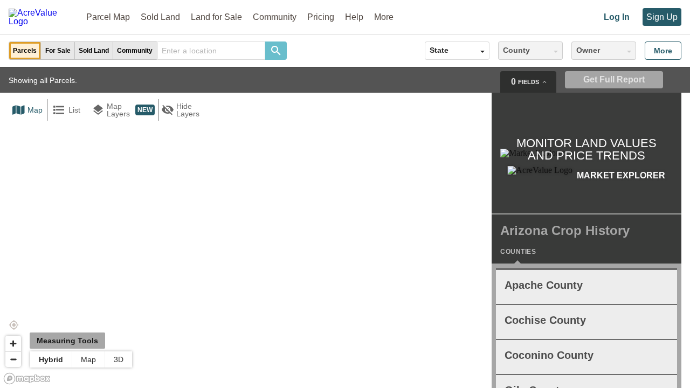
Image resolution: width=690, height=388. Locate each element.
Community (274, 17)
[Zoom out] (13, 359)
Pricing (320, 17)
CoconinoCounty (549, 355)
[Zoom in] (13, 343)
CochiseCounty (545, 320)
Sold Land (160, 17)
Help (354, 17)
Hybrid (51, 359)
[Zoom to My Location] (13, 325)
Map (88, 359)
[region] (345, 227)
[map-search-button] (276, 50)
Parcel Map (108, 17)
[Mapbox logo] (27, 378)
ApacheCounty (544, 285)
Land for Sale (216, 17)
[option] (25, 50)
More (663, 50)
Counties (518, 251)
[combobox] (211, 50)
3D (118, 359)
